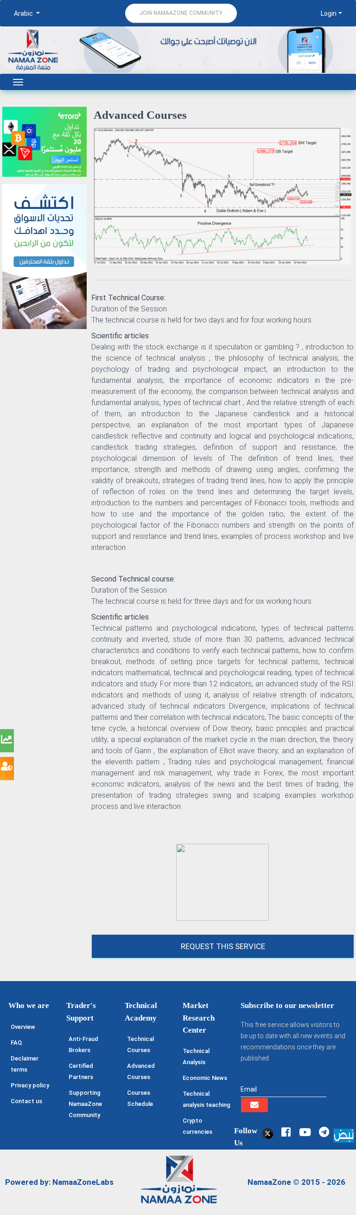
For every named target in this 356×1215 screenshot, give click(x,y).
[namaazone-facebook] (285, 1132)
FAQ (16, 1042)
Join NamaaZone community (181, 13)
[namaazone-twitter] (266, 1132)
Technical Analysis (196, 1056)
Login (329, 13)
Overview (23, 1026)
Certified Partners (81, 1071)
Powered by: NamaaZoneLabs (59, 1182)
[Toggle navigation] (18, 82)
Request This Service (223, 946)
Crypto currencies (197, 1126)
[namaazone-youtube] (304, 1132)
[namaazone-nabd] (343, 1134)
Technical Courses (140, 1044)
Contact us (26, 1101)
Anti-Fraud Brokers (83, 1044)
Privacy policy (30, 1085)
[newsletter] (254, 1105)
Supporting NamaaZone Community (85, 1103)
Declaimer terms (24, 1064)
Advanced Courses (141, 1071)
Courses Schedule (140, 1098)
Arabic (24, 13)
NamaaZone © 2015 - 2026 (296, 1182)
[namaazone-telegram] (323, 1132)
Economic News (205, 1077)
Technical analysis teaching (206, 1099)
